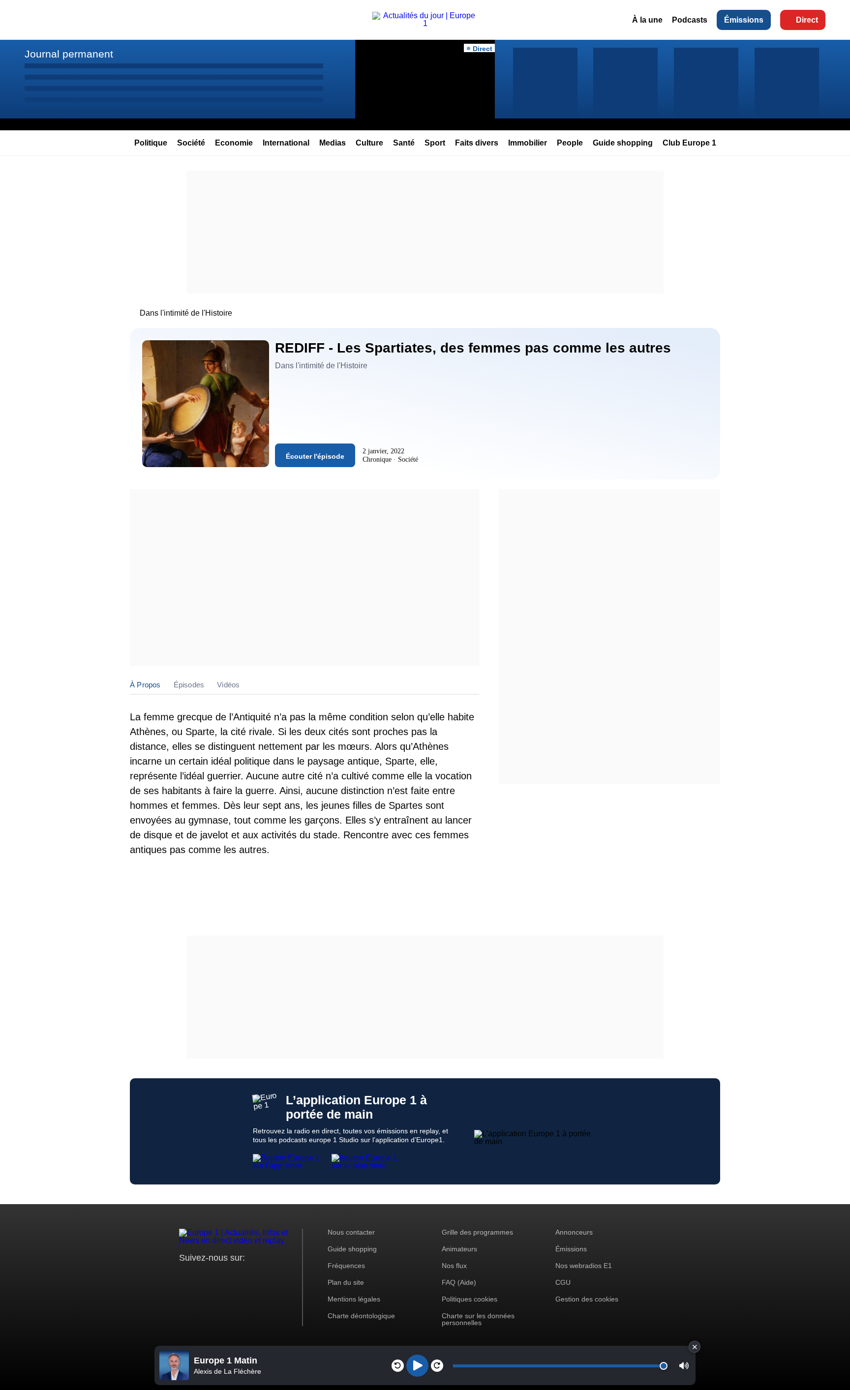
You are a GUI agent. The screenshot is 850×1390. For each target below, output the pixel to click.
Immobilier (527, 143)
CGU (563, 1282)
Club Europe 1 (689, 143)
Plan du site (346, 1282)
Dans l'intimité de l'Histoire (186, 313)
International (286, 143)
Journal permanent (69, 53)
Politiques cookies (469, 1299)
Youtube (235, 1276)
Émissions (743, 20)
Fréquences (346, 1266)
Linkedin (269, 1276)
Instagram (202, 1276)
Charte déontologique (361, 1316)
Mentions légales (354, 1299)
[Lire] (417, 1366)
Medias (332, 143)
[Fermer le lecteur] (694, 1347)
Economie (234, 143)
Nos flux (454, 1266)
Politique (150, 143)
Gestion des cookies (586, 1299)
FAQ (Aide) (459, 1282)
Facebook (218, 1276)
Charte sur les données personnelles (478, 1319)
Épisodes (189, 684)
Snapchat (252, 1276)
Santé (404, 143)
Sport (435, 143)
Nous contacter (351, 1232)
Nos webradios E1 (583, 1266)
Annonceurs (574, 1232)
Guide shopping (623, 143)
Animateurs (459, 1249)
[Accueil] (425, 23)
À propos (145, 684)
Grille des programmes (477, 1232)
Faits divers (476, 143)
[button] (684, 1365)
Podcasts (689, 20)
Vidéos (228, 684)
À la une (647, 20)
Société (191, 143)
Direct (807, 20)
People (570, 143)
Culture (369, 143)
